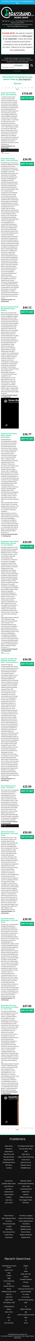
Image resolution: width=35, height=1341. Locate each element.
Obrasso (26, 1194)
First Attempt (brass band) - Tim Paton (8, 787)
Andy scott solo (26, 1274)
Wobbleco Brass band (9, 1291)
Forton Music (26, 1160)
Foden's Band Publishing (26, 1157)
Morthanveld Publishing (26, 1183)
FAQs (23, 1336)
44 (9, 1320)
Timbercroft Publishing (25, 1218)
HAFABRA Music (26, 1168)
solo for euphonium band (26, 1315)
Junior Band (22, 60)
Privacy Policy (17, 1336)
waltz (26, 1302)
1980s (9, 1278)
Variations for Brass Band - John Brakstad (8, 93)
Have (25, 1317)
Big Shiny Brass (9, 1160)
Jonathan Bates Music (9, 1183)
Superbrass (9, 1237)
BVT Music (9, 1165)
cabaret (25, 1277)
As (26, 1320)
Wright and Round (26, 1235)
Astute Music (9, 1151)
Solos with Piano (11, 62)
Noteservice (26, 1192)
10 (31, 87)
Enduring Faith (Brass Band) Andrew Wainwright (9, 435)
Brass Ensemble (13, 60)
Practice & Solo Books (22, 62)
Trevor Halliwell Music (26, 1221)
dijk (26, 1312)
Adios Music (9, 1146)
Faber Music (26, 1154)
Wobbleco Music (26, 1229)
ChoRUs (8, 1275)
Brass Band (5, 60)
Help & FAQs (17, 71)
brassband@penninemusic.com (19, 26)
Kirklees (8, 1197)
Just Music (9, 1189)
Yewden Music (26, 1237)
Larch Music (9, 1203)
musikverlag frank (26, 1189)
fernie (26, 1323)
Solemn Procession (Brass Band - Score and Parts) (9, 833)
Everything (25, 1286)
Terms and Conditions (6, 1336)
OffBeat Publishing (26, 1197)
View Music (6, 153)
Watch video (6, 653)
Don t (9, 1317)
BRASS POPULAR (26, 1309)
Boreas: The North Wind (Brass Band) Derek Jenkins (9, 308)
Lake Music (9, 1200)
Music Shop (26, 1186)
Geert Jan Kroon (26, 1162)
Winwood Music (26, 1226)
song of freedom (25, 1291)
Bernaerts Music (9, 1157)
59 (26, 1268)
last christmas (9, 1323)
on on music (26, 1297)
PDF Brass (26, 1203)
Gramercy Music (26, 1165)
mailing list (13, 21)
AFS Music (9, 1149)
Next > (17, 89)
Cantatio (9, 1168)
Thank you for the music (26, 1289)
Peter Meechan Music (9, 1218)
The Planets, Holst (9, 1302)
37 (9, 1315)
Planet (9, 1289)
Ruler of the (9, 1312)
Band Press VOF (9, 1154)
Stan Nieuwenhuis (9, 1232)
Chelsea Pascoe (9, 1306)
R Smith (8, 1226)
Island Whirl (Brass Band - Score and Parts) (9, 159)
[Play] (2, 150)
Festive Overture (9, 1286)
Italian (9, 1309)
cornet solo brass (8, 1281)
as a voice (26, 1294)
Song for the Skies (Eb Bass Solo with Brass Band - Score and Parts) (9, 660)
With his (9, 1294)
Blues (9, 1284)
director (25, 1282)
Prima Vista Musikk (9, 1224)
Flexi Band (29, 60)
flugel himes (9, 1300)
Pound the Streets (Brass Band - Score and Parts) (9, 920)
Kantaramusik (8, 1192)
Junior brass (9, 1270)
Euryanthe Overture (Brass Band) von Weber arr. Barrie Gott (9, 1007)
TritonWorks (26, 1224)
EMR (25, 1151)
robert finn (8, 1297)
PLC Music (9, 1221)
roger (9, 1273)
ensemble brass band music (9, 1266)
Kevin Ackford (8, 1194)
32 (26, 1306)
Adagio (26, 1266)
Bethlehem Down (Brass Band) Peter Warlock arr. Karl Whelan (9, 543)
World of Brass (26, 1232)
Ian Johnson (9, 1181)
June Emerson (8, 1186)
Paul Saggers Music (25, 1200)
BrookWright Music (9, 1162)
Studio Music (9, 1235)
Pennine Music (9, 1215)
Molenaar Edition (25, 1181)
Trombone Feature (26, 1279)
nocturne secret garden (26, 1300)
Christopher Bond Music (26, 1146)
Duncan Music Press (25, 1149)
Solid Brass (9, 1229)
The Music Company (25, 1215)
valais (26, 1271)
